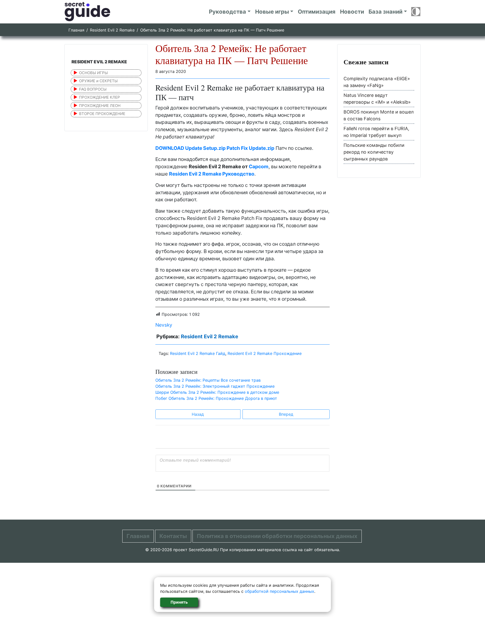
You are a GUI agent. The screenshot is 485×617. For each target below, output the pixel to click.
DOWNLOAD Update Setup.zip (191, 148)
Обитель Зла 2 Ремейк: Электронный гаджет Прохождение (215, 386)
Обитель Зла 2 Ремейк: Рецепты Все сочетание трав (208, 380)
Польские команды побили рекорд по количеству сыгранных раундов (374, 152)
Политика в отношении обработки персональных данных (277, 536)
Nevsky (163, 325)
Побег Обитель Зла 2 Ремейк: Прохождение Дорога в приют (216, 398)
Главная (76, 30)
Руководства (227, 11)
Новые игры (272, 11)
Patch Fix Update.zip (250, 148)
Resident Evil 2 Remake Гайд (197, 353)
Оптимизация (316, 11)
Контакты (173, 536)
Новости (352, 11)
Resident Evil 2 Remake (112, 30)
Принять (179, 602)
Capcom (259, 166)
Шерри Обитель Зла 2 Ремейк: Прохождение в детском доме (217, 392)
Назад (198, 414)
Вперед (286, 414)
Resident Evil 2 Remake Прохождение (265, 353)
